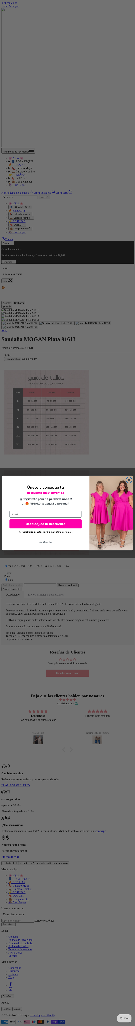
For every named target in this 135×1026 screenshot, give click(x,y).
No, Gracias (46, 542)
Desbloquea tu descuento (46, 523)
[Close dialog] (129, 480)
